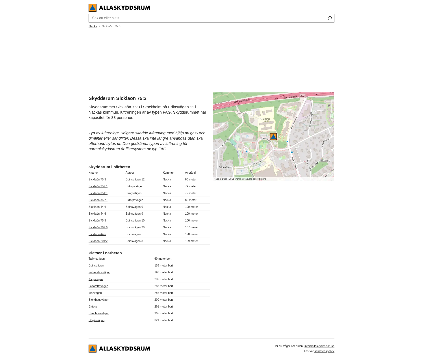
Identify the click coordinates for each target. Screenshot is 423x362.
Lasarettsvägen (98, 286)
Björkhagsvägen (99, 299)
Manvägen (95, 292)
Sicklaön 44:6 (97, 206)
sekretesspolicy (324, 351)
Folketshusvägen (99, 272)
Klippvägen (96, 279)
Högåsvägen (96, 320)
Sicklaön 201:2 (98, 241)
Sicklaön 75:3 (97, 179)
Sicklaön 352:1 (98, 186)
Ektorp (93, 306)
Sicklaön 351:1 (98, 193)
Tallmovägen (97, 258)
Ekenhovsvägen (99, 313)
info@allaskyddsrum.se (319, 346)
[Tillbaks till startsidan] (119, 10)
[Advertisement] (211, 60)
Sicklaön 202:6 (98, 227)
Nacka (93, 26)
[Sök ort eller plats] (330, 18)
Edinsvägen (96, 265)
